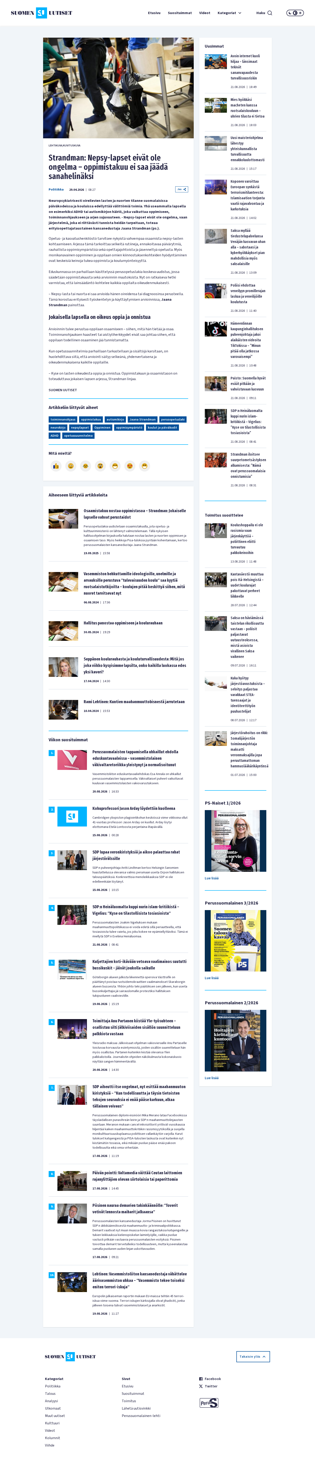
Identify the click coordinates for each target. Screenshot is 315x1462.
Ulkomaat (53, 1408)
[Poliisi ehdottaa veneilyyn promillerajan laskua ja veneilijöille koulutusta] (216, 298)
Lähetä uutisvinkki (136, 1408)
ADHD (55, 435)
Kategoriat (227, 12)
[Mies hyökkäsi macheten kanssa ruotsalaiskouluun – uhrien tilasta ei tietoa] (216, 112)
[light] (300, 13)
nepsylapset (80, 427)
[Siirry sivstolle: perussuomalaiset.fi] (234, 1402)
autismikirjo (115, 419)
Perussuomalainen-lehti (141, 1415)
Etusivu (154, 12)
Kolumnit (52, 1438)
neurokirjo (58, 427)
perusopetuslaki (173, 419)
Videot (204, 12)
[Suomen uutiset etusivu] (35, 12)
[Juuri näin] (56, 466)
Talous (50, 1393)
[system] (295, 13)
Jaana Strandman (143, 419)
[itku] (85, 466)
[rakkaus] (129, 466)
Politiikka (56, 189)
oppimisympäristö (129, 427)
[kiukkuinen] (100, 466)
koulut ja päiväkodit (162, 427)
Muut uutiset (55, 1415)
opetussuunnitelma (78, 435)
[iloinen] (70, 466)
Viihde (49, 1445)
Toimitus (129, 1401)
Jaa (179, 189)
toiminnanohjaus (63, 419)
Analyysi (51, 1401)
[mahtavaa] (115, 466)
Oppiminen (102, 427)
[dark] (290, 13)
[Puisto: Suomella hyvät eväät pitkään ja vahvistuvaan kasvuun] (216, 387)
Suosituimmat (180, 12)
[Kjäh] (144, 466)
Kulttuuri (52, 1423)
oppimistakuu (91, 419)
